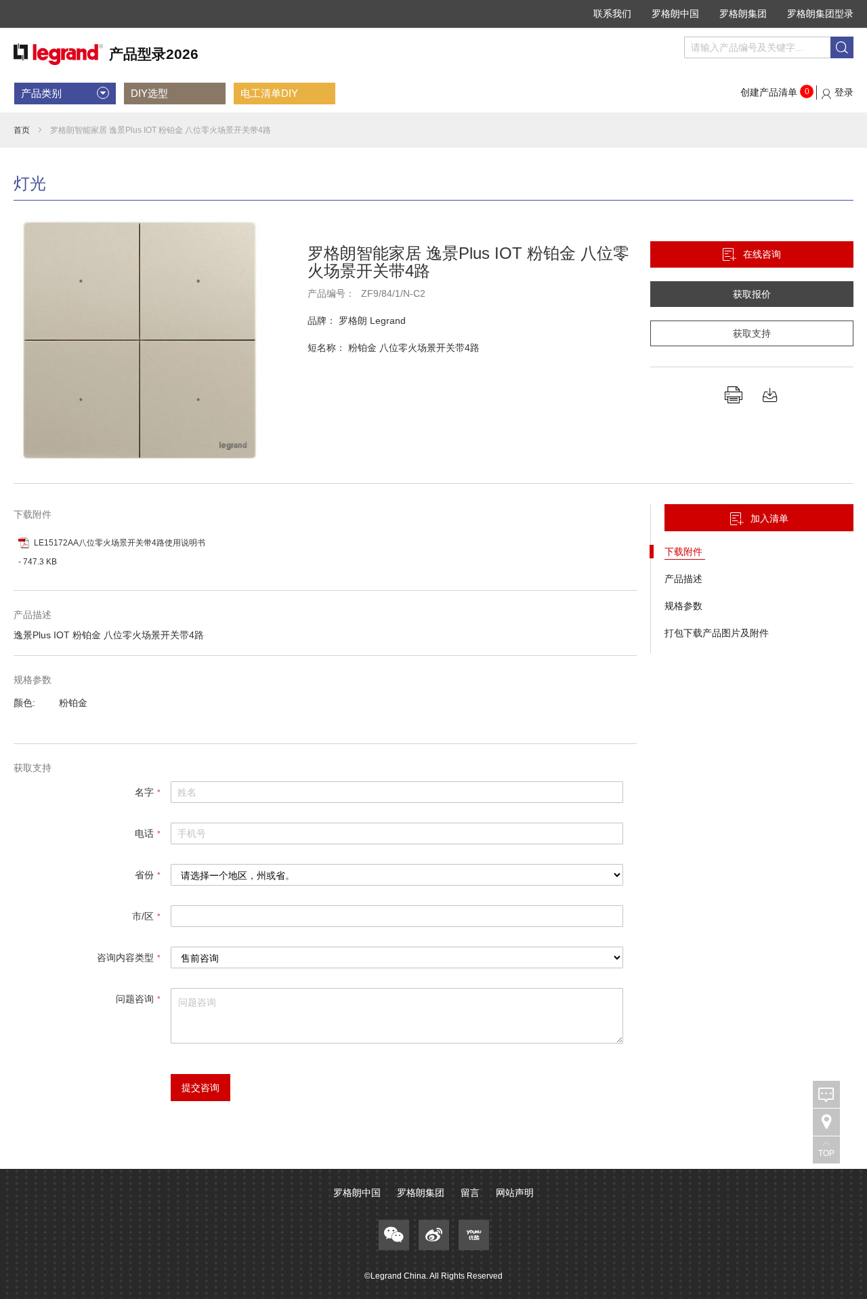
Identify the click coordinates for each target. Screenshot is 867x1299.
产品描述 (683, 578)
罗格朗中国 (675, 13)
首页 (22, 130)
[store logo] (106, 54)
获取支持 (752, 333)
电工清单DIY (269, 93)
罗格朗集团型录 (820, 13)
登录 (843, 92)
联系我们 (612, 13)
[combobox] (768, 47)
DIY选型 (149, 93)
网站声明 (515, 1192)
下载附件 (684, 551)
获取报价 (752, 294)
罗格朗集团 (743, 13)
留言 (470, 1192)
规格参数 (683, 605)
